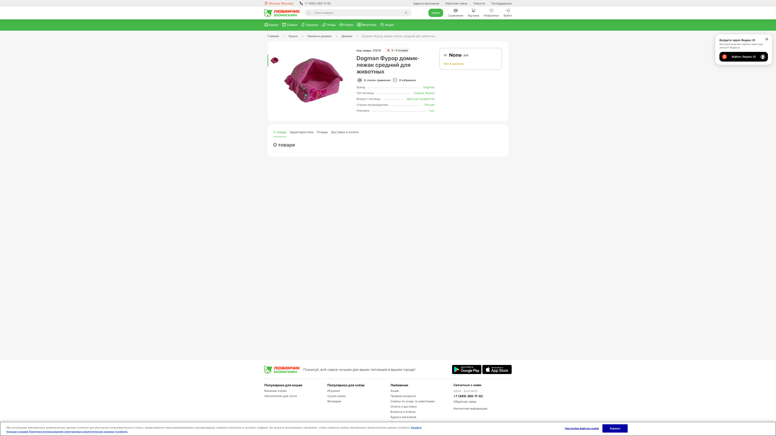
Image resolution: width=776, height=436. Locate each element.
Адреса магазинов (426, 3)
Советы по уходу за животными (412, 401)
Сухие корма (336, 396)
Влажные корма (275, 390)
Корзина (473, 15)
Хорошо (615, 428)
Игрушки (333, 390)
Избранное (491, 15)
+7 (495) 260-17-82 (317, 3)
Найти (436, 13)
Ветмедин (334, 401)
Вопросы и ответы (402, 411)
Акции (394, 390)
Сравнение (455, 15)
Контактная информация (470, 408)
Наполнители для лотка (280, 396)
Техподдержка (501, 3)
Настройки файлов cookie (582, 428)
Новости (479, 3)
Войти (508, 15)
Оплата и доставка (403, 406)
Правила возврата (403, 396)
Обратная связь (456, 3)
